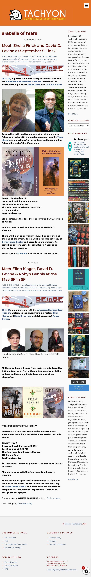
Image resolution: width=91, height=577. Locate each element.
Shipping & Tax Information (16, 544)
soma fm (37, 62)
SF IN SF (6, 79)
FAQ (6, 541)
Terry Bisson (47, 62)
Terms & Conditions (58, 544)
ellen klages (56, 288)
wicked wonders (55, 290)
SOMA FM (22, 253)
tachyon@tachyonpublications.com (61, 570)
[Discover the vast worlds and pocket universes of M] (78, 212)
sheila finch (27, 62)
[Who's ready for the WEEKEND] (78, 190)
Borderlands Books (12, 242)
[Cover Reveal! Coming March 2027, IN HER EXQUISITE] (78, 345)
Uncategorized (28, 56)
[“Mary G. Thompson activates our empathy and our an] (78, 234)
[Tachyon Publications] (37, 22)
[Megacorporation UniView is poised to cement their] (78, 279)
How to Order (10, 538)
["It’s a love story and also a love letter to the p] (78, 323)
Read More (73, 114)
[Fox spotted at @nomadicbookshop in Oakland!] (78, 257)
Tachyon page (53, 498)
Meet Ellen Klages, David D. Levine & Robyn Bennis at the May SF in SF (29, 274)
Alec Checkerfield (10, 56)
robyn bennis (8, 290)
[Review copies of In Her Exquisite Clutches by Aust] (78, 168)
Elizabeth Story (24, 504)
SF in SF (18, 62)
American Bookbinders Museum (23, 82)
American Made (11, 565)
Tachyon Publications (73, 524)
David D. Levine (54, 85)
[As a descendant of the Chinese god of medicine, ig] (78, 301)
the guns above (40, 290)
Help (6, 569)
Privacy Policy (55, 538)
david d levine (31, 59)
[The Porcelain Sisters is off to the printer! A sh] (78, 367)
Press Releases (11, 562)
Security (53, 541)
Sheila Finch (34, 85)
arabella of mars (17, 59)
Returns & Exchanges (13, 548)
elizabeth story (43, 288)
